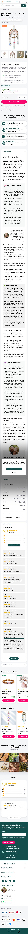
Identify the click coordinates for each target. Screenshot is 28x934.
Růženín (18, 501)
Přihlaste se (3, 105)
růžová (20, 488)
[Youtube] (13, 881)
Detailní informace (5, 85)
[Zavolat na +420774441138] (17, 1)
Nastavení (14, 472)
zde (16, 464)
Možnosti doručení (8, 92)
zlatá (24, 488)
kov (15, 501)
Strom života (22, 505)
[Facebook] (2, 881)
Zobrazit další (14, 658)
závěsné (14, 498)
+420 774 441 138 (7, 895)
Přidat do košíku (12, 101)
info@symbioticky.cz (8, 898)
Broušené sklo (22, 502)
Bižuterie (23, 501)
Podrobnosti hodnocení (17, 19)
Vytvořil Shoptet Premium (12, 931)
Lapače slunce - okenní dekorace (13, 517)
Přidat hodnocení (14, 545)
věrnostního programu (6, 107)
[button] (26, 809)
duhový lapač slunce (20, 498)
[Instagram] (6, 881)
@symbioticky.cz (14, 749)
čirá (18, 488)
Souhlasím (15, 468)
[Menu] (26, 1)
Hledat (23, 5)
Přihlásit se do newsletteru (8, 842)
